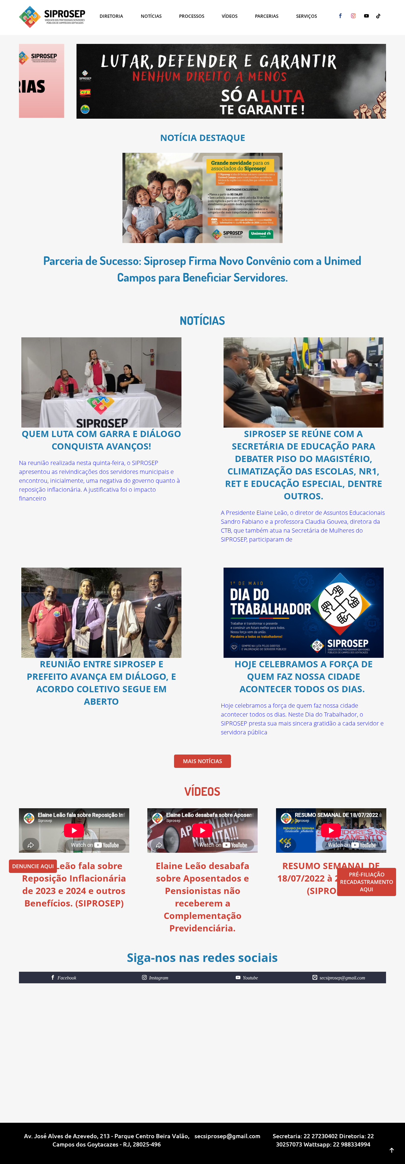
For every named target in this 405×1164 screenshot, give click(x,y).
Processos (191, 16)
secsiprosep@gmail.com (227, 1136)
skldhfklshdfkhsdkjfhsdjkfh (44, 1152)
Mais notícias (202, 761)
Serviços (306, 16)
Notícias (151, 16)
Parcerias (266, 16)
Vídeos (229, 16)
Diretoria (111, 16)
